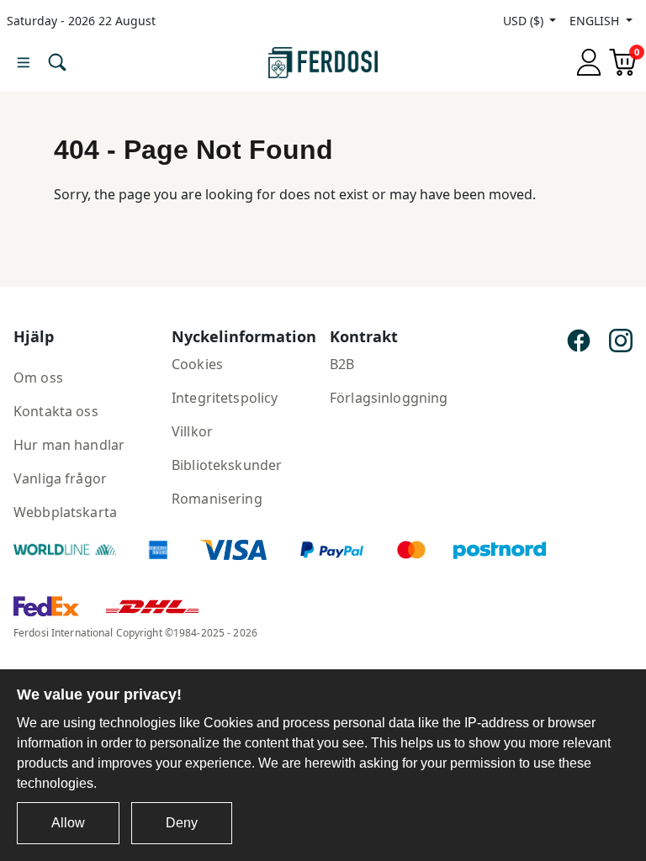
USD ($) (525, 21)
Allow (68, 823)
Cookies (197, 364)
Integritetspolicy (225, 397)
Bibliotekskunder (227, 465)
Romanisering (217, 498)
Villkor (192, 431)
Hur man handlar (68, 445)
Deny (182, 823)
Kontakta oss (55, 411)
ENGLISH (595, 21)
